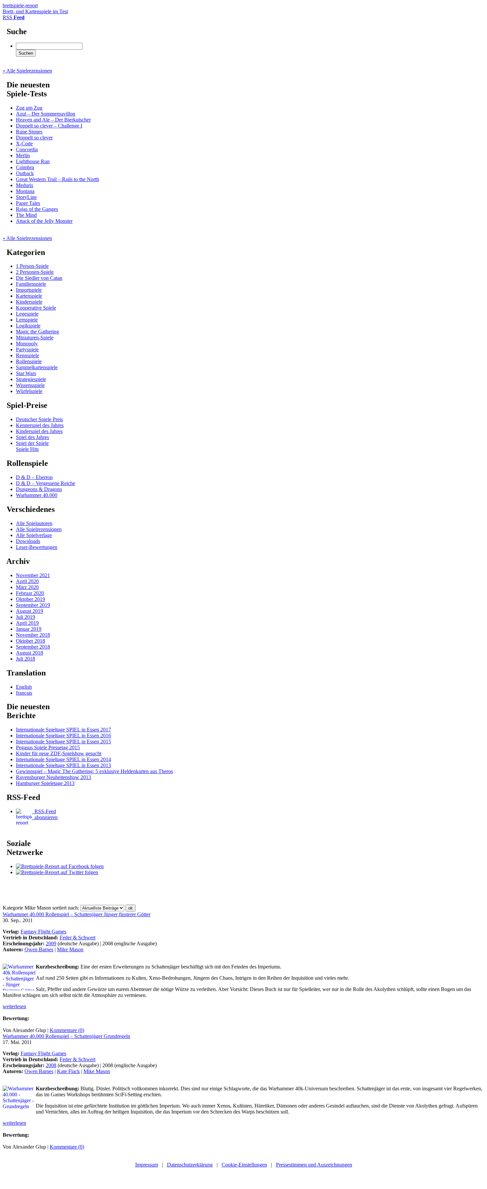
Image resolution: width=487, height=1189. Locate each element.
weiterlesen (14, 1006)
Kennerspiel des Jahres (40, 425)
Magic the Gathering (37, 331)
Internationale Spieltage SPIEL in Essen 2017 (63, 729)
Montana (25, 191)
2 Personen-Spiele (35, 272)
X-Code (24, 143)
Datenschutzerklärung (190, 1164)
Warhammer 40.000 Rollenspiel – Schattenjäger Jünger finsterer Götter (76, 914)
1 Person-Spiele (32, 266)
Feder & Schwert (77, 937)
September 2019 (33, 605)
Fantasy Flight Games (43, 931)
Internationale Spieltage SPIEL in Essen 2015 (63, 741)
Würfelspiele (29, 391)
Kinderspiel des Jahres (39, 431)
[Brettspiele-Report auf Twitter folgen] (57, 872)
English (24, 687)
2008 (51, 1065)
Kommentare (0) (67, 1030)
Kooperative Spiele (36, 308)
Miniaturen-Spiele (34, 337)
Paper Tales (28, 203)
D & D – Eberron (34, 477)
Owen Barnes (39, 949)
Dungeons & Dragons (39, 489)
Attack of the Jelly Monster (44, 221)
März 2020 (27, 587)
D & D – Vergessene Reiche (45, 483)
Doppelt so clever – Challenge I (49, 125)
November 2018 (33, 635)
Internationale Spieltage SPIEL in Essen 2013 (63, 765)
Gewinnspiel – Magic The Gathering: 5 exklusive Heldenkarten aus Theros (94, 771)
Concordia (27, 149)
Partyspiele (27, 349)
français (24, 693)
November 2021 (33, 575)
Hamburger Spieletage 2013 (45, 783)
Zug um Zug (29, 108)
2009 (51, 943)
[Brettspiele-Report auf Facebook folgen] (60, 866)
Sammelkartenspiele (37, 367)
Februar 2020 (30, 593)
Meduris (24, 185)
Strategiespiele (31, 379)
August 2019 (29, 611)
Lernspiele (27, 319)
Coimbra (25, 167)
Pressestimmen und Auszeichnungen (314, 1164)
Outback (25, 173)
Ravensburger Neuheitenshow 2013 (53, 777)
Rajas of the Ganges (37, 209)
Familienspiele (31, 284)
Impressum (146, 1164)
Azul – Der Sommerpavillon (45, 114)
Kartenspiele (29, 296)
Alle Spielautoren (34, 523)
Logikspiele (28, 325)
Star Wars (26, 373)
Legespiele (27, 314)
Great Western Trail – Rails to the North (57, 179)
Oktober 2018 (30, 641)
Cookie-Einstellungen (244, 1164)
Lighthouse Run (33, 161)
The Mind (26, 215)
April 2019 (27, 623)
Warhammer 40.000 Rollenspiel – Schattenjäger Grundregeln (66, 1036)
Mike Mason (70, 949)
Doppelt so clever (34, 137)
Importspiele (29, 290)
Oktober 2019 (30, 599)
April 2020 (27, 581)
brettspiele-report (35, 8)
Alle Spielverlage (34, 535)
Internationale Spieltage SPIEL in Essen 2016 (63, 735)
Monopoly (27, 343)
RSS (14, 17)
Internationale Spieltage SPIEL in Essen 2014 (63, 759)
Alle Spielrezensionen (39, 529)
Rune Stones (29, 131)
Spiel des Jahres (32, 437)
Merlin (23, 155)
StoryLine (26, 197)
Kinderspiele (29, 302)
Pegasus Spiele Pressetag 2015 (48, 747)
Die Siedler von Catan (39, 278)
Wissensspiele (30, 385)
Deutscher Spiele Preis (39, 419)
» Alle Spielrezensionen (27, 71)
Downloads (28, 541)
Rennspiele (27, 355)
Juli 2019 (25, 617)
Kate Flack (68, 1071)
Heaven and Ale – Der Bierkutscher (53, 120)
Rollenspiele (29, 361)
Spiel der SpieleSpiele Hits (32, 446)
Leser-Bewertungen (36, 547)
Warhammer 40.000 (36, 495)
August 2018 (29, 653)
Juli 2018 (25, 659)
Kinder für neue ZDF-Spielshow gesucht (58, 753)
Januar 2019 (28, 629)
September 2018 (33, 647)
